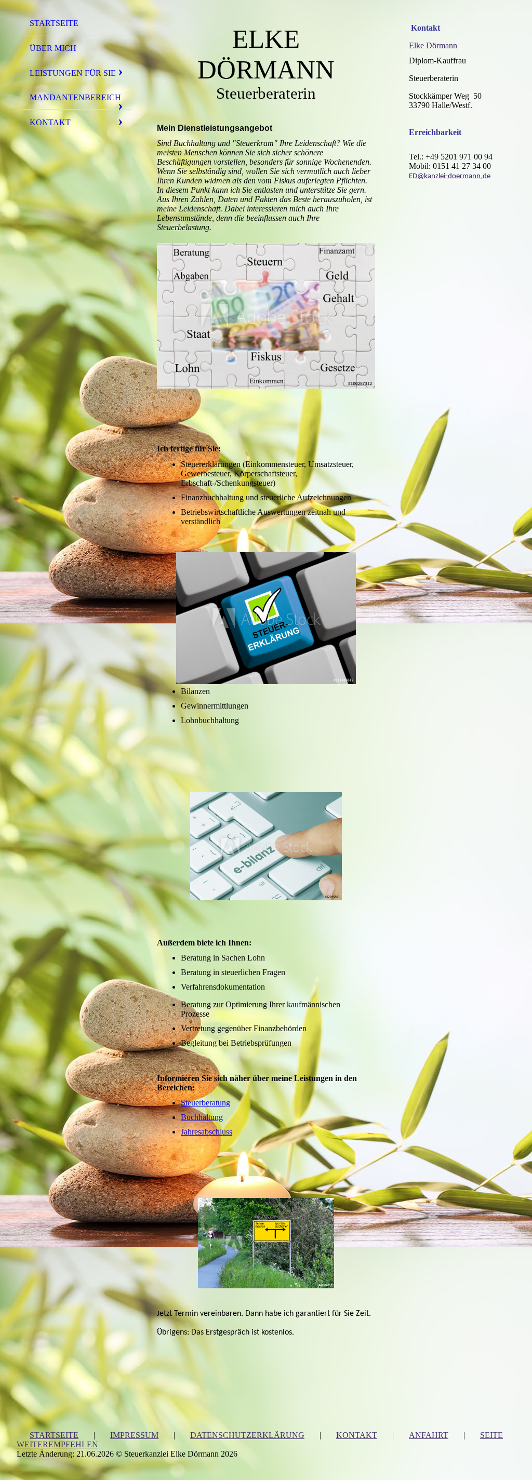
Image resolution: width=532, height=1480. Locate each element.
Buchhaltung (202, 1117)
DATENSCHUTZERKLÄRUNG (247, 1435)
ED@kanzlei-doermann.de (449, 176)
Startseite (54, 23)
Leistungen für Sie (73, 73)
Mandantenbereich (75, 97)
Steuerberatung (205, 1102)
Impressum (134, 1435)
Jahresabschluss (206, 1131)
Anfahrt (428, 1435)
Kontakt (50, 122)
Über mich (53, 48)
